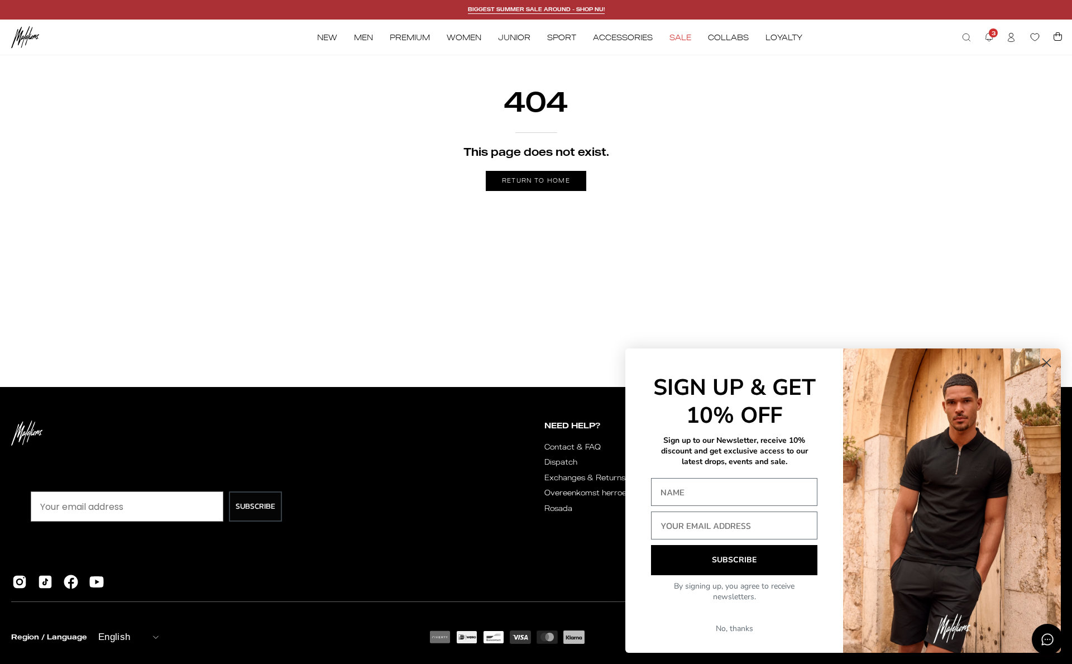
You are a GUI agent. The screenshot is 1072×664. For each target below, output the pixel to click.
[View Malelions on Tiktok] (45, 582)
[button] (966, 37)
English (114, 637)
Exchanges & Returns (584, 477)
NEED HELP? (572, 425)
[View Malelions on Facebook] (71, 582)
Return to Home (536, 180)
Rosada (558, 508)
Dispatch (560, 461)
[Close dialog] (1046, 362)
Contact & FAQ (572, 446)
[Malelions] (25, 37)
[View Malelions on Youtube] (96, 582)
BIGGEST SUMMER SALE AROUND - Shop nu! (536, 9)
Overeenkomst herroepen (592, 492)
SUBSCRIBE (255, 506)
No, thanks (734, 628)
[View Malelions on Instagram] (19, 582)
